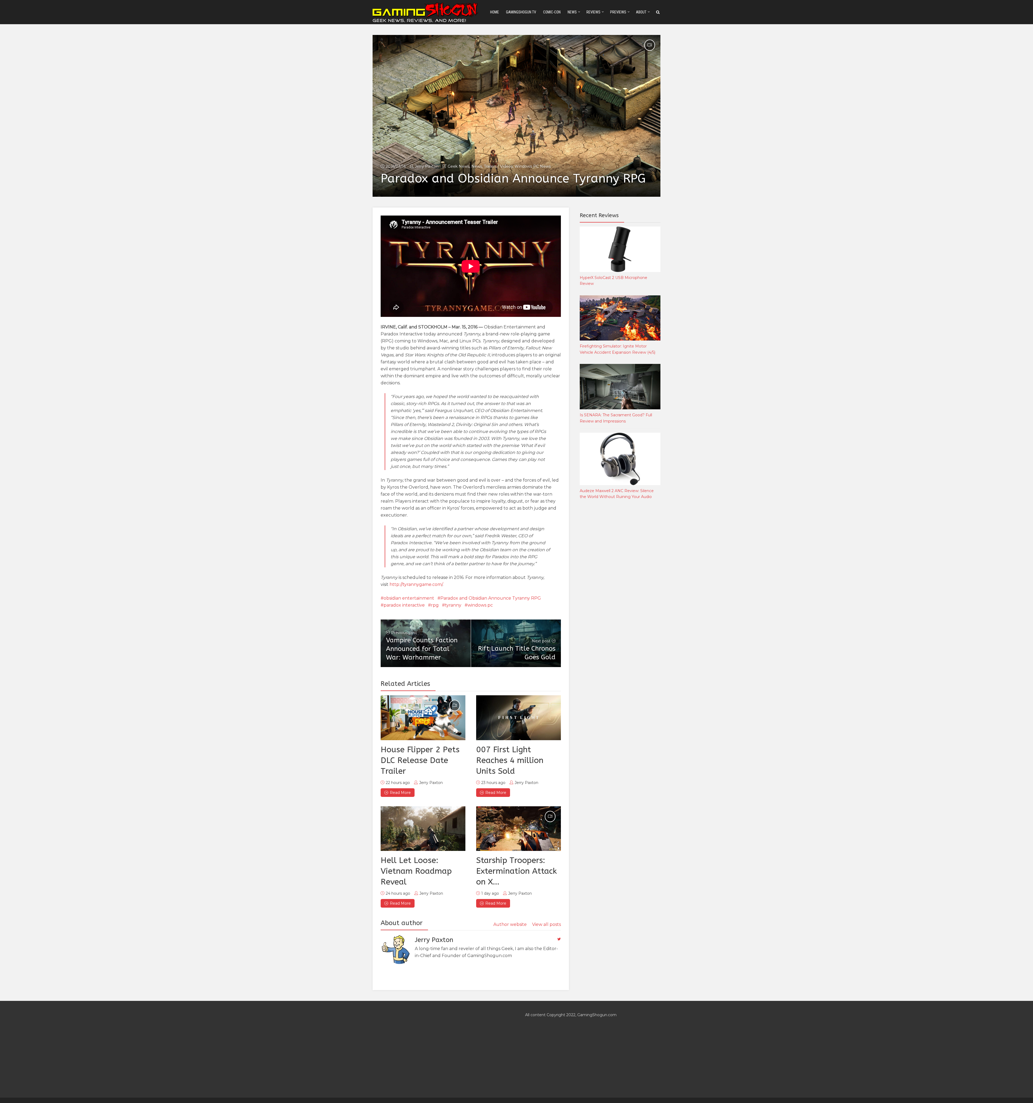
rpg (435, 605)
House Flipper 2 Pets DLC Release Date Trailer (420, 760)
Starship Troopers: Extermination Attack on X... (516, 871)
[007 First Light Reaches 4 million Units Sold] (518, 717)
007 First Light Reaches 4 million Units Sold (509, 760)
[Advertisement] (620, 593)
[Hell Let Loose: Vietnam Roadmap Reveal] (423, 828)
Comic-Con (552, 12)
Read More (400, 792)
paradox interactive (404, 605)
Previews (618, 12)
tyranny (453, 605)
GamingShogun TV (521, 12)
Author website (510, 924)
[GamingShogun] (426, 11)
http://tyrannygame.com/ (416, 584)
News (572, 12)
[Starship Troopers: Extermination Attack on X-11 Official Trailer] (518, 828)
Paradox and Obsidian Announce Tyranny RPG (490, 598)
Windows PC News (533, 166)
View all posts (546, 924)
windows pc (480, 605)
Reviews (593, 12)
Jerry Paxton (426, 166)
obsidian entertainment (409, 598)
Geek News (458, 166)
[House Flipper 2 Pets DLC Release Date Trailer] (423, 717)
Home (494, 12)
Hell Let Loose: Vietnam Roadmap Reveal (416, 871)
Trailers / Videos (498, 166)
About (641, 12)
